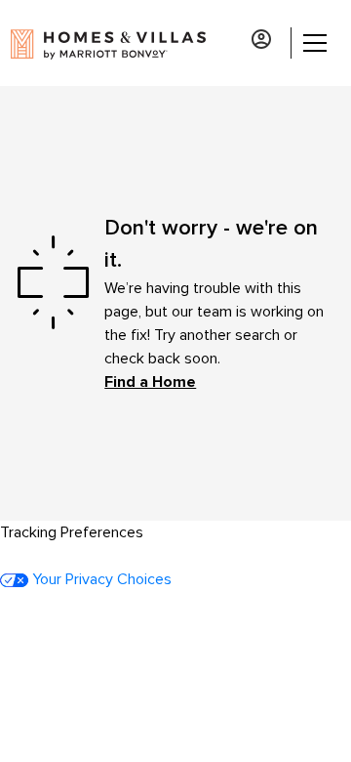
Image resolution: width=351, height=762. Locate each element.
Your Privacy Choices (100, 579)
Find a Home (150, 382)
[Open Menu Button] (312, 43)
